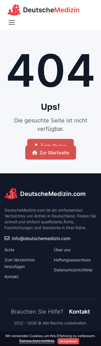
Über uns (62, 249)
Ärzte (9, 249)
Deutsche (51, 10)
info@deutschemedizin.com (41, 238)
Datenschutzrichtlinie (73, 269)
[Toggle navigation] (11, 22)
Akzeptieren (68, 341)
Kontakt (11, 276)
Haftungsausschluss (72, 259)
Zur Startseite (54, 152)
